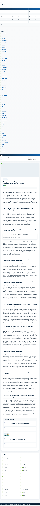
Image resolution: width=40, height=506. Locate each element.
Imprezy (3, 108)
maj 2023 (3, 89)
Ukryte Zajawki (5, 142)
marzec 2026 (4, 42)
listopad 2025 (4, 51)
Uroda (3, 144)
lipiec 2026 (4, 33)
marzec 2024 (4, 85)
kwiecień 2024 (4, 82)
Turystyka (6, 489)
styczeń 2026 (4, 47)
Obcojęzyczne (25, 473)
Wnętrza (6, 495)
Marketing (5, 179)
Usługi (3, 146)
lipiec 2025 (4, 60)
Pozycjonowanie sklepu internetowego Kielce (17, 439)
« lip (1, 28)
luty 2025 (3, 71)
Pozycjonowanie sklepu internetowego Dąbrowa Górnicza (20, 423)
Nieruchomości (4, 117)
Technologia (4, 135)
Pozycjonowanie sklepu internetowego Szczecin (18, 428)
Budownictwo (4, 99)
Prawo (3, 124)
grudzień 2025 (4, 49)
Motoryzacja (4, 115)
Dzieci (3, 102)
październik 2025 (5, 53)
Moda (3, 113)
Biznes (3, 97)
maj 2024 (3, 80)
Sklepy (3, 131)
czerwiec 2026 (4, 36)
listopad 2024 (4, 78)
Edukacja (3, 104)
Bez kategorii (4, 95)
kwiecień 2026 (4, 40)
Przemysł (3, 126)
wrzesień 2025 (4, 56)
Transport (4, 137)
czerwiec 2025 (4, 62)
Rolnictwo (4, 128)
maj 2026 (3, 38)
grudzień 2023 (4, 87)
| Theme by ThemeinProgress (14, 504)
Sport (3, 133)
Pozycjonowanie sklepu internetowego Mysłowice (18, 434)
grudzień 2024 (4, 76)
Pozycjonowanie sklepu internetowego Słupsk (17, 444)
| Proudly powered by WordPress (24, 504)
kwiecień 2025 (4, 67)
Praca (3, 122)
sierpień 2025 (4, 58)
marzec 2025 (4, 69)
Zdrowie (3, 151)
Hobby (3, 106)
